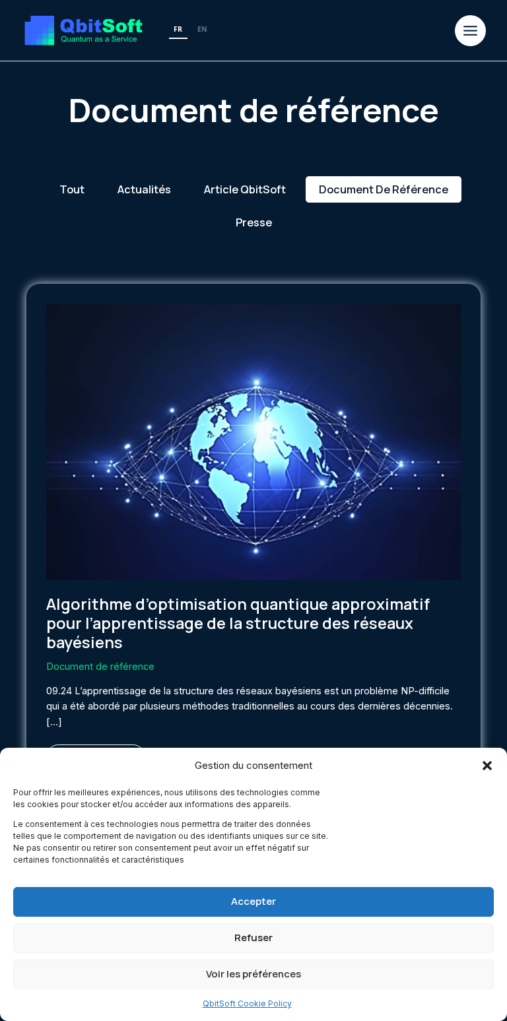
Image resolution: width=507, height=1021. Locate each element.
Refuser (253, 937)
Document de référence (100, 667)
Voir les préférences (253, 974)
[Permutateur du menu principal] (470, 30)
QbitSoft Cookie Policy (247, 1003)
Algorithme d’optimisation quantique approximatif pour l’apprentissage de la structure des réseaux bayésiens (238, 623)
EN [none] (202, 29)
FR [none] (178, 29)
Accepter (253, 901)
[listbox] (191, 30)
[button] (487, 765)
